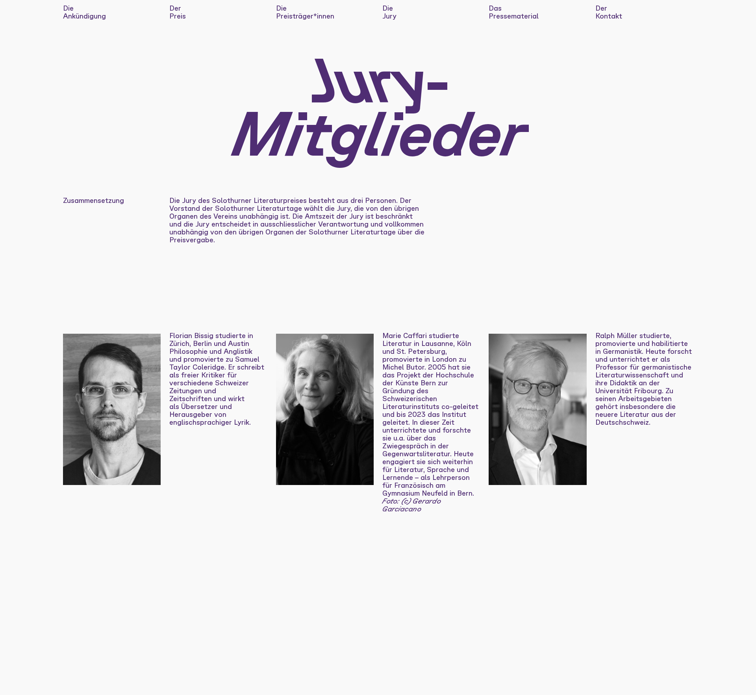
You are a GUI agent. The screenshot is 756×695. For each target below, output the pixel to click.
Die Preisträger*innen (305, 12)
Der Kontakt (608, 12)
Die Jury (389, 12)
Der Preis (177, 12)
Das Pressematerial (514, 12)
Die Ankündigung (84, 12)
